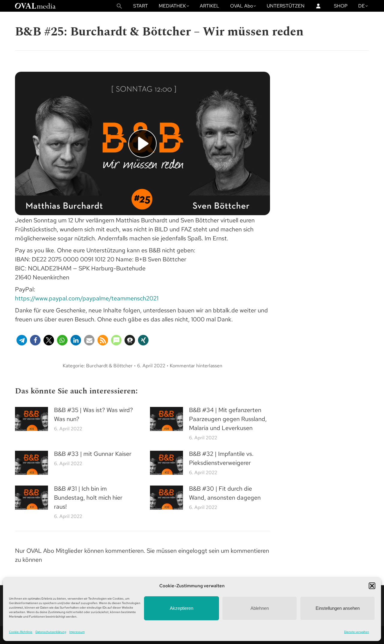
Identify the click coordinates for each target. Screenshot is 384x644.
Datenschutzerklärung (50, 632)
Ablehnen (259, 608)
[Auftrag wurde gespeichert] (31, 419)
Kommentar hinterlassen (196, 366)
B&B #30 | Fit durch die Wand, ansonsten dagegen (225, 493)
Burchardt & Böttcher (109, 366)
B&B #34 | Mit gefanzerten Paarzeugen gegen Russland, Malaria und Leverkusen (228, 419)
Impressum (77, 632)
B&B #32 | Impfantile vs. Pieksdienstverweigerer (221, 458)
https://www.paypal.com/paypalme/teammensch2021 (86, 298)
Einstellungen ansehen (338, 608)
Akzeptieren (181, 608)
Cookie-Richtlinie (20, 632)
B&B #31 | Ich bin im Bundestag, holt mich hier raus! (88, 497)
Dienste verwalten (356, 632)
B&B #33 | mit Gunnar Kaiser (92, 454)
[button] (372, 586)
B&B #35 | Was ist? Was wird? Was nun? (93, 414)
